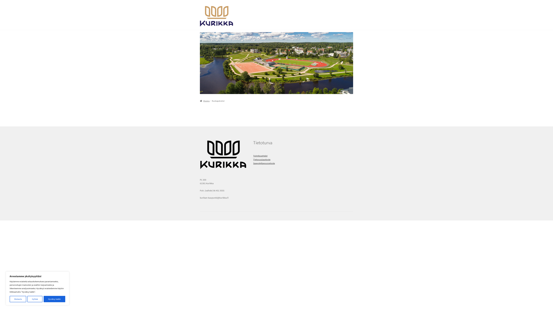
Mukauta (18, 299)
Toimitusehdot (260, 155)
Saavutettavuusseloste (264, 163)
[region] (37, 288)
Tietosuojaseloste (261, 159)
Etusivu (206, 101)
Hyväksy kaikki (54, 299)
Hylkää (35, 299)
